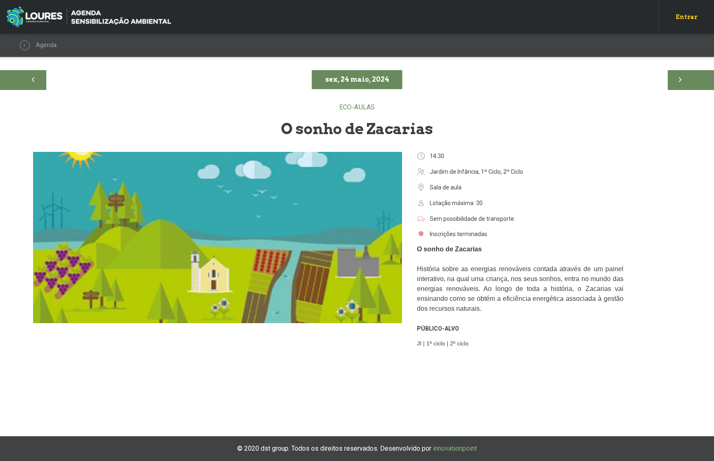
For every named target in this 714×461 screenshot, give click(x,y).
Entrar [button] (686, 17)
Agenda (25, 45)
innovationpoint (455, 448)
